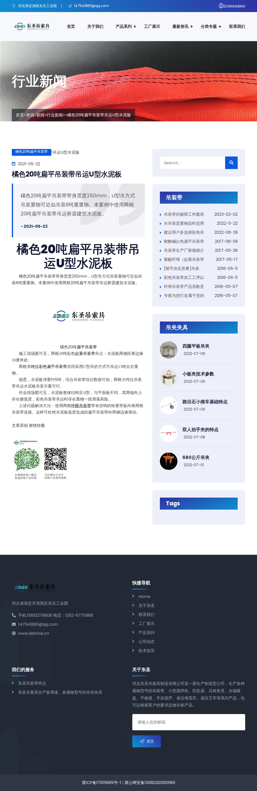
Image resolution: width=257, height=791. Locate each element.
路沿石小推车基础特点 (205, 402)
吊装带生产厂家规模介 (184, 250)
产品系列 (124, 26)
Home (144, 596)
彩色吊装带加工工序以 (184, 277)
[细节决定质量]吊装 (181, 268)
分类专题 (209, 26)
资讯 (30, 115)
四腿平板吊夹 (196, 346)
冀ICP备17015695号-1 (101, 782)
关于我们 (95, 26)
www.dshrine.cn (33, 633)
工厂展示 (152, 26)
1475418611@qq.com (38, 624)
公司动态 (147, 642)
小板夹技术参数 (198, 374)
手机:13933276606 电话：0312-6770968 (55, 615)
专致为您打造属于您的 (184, 295)
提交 (150, 741)
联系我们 (237, 26)
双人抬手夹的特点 (200, 429)
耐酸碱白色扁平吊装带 (184, 241)
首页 (71, 26)
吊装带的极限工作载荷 (184, 214)
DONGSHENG (234, 6)
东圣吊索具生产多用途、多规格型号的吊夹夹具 (60, 692)
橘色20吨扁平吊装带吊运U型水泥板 (66, 174)
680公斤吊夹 (196, 457)
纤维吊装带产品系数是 (184, 286)
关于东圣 (147, 605)
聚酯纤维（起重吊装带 (184, 259)
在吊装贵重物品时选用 (184, 223)
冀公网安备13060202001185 (149, 782)
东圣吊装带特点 (32, 683)
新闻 (40, 115)
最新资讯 (180, 26)
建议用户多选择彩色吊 (184, 232)
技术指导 (147, 651)
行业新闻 (55, 115)
